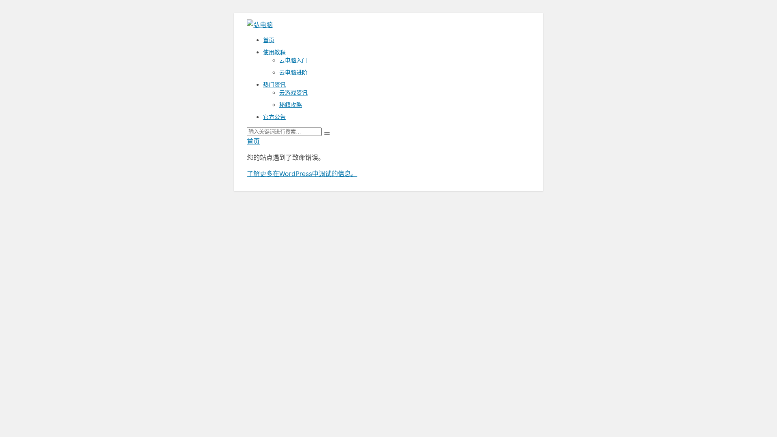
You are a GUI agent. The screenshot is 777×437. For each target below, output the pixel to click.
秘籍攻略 (290, 104)
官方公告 (274, 116)
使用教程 (274, 52)
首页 (268, 39)
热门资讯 (274, 84)
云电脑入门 (293, 60)
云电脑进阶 (293, 72)
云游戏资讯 (293, 92)
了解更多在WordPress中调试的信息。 (302, 174)
